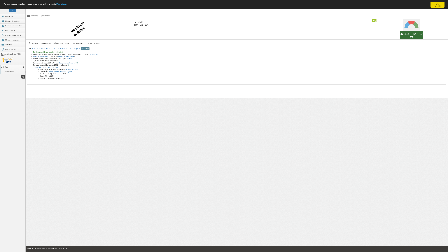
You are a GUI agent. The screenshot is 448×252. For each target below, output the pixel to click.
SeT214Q (75, 69)
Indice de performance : (41, 56)
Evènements (79, 43)
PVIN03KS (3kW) (66, 72)
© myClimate (94, 54)
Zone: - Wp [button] (46, 67)
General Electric (53, 72)
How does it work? (95, 43)
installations (9, 72)
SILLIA (68, 69)
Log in (13, 10)
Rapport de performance (66, 56)
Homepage (34, 16)
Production (47, 43)
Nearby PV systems (63, 43)
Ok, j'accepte (437, 4)
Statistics (34, 43)
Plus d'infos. (61, 3)
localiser (86, 49)
